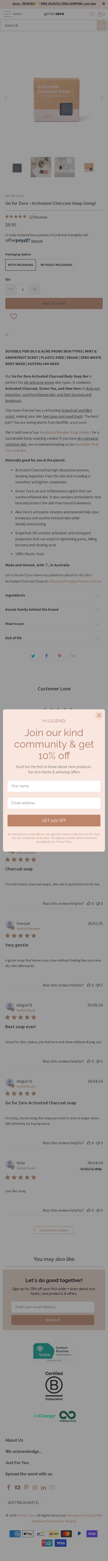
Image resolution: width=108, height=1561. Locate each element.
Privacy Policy (63, 841)
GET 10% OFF (54, 820)
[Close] (99, 715)
